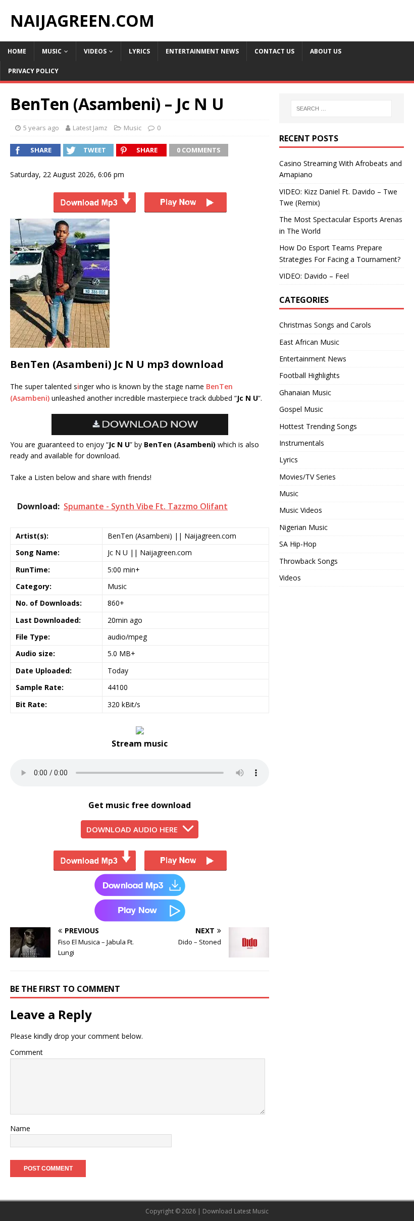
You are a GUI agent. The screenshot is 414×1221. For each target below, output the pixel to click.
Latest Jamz (90, 127)
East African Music (309, 342)
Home (17, 51)
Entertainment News (202, 51)
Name (20, 1128)
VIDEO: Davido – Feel (314, 276)
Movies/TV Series (307, 477)
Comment (26, 1052)
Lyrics (139, 51)
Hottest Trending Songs (318, 426)
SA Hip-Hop (298, 544)
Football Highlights (309, 375)
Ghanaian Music (305, 392)
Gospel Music (301, 409)
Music (52, 51)
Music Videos (300, 510)
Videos (95, 51)
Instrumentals (301, 443)
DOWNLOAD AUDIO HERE (132, 829)
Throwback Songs (308, 561)
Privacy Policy (33, 71)
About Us (325, 51)
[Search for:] (341, 108)
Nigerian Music (303, 527)
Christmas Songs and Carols (325, 325)
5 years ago (41, 127)
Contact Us (274, 51)
